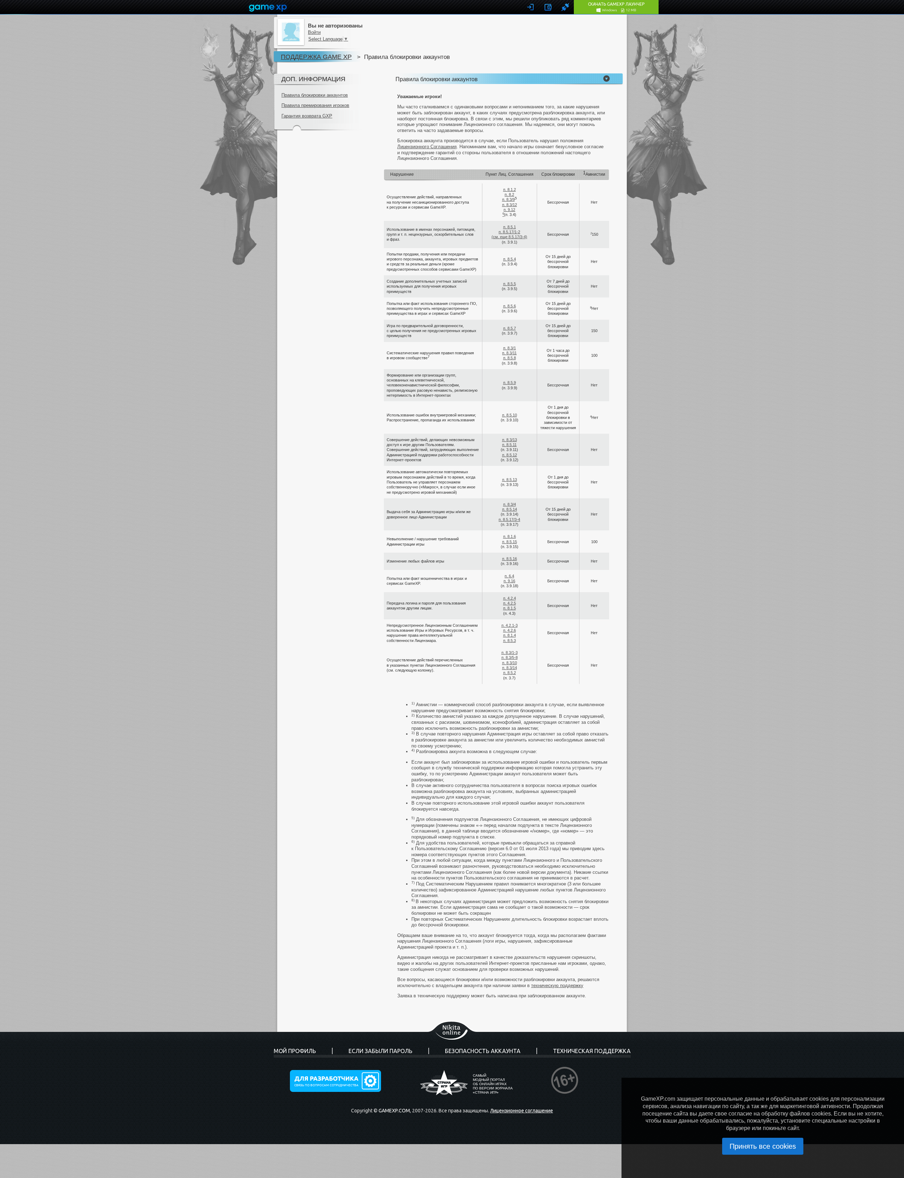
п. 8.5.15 (509, 542)
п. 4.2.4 (509, 598)
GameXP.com (394, 1110)
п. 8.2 (509, 194)
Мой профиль (295, 1051)
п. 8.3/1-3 (509, 652)
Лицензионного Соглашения (427, 146)
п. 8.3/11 (509, 353)
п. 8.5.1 (509, 227)
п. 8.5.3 (509, 640)
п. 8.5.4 (509, 259)
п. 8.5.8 (509, 358)
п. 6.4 (509, 576)
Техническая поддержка (592, 1051)
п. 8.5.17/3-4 (509, 519)
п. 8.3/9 (508, 199)
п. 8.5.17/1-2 (509, 232)
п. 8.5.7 (509, 328)
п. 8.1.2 (509, 189)
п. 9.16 (509, 581)
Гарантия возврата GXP (306, 116)
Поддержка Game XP (316, 56)
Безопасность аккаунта (483, 1051)
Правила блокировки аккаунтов (314, 95)
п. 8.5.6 (509, 306)
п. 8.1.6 (509, 536)
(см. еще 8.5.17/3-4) (509, 237)
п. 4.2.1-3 (509, 625)
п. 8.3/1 (509, 348)
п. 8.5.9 (509, 382)
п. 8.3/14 (509, 668)
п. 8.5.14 (509, 509)
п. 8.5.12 (509, 455)
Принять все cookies (763, 1146)
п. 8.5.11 (509, 445)
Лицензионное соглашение (521, 1110)
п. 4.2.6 (509, 630)
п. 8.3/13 (509, 440)
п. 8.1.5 (509, 608)
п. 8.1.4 (509, 635)
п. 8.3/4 (509, 504)
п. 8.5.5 (509, 284)
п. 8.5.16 (509, 559)
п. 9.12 (509, 210)
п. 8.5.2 (509, 673)
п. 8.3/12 (509, 205)
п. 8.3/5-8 (509, 657)
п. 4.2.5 (509, 603)
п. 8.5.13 (509, 479)
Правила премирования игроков (315, 105)
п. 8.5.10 (509, 415)
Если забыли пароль (380, 1051)
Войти (314, 32)
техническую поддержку (557, 985)
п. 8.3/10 (509, 663)
